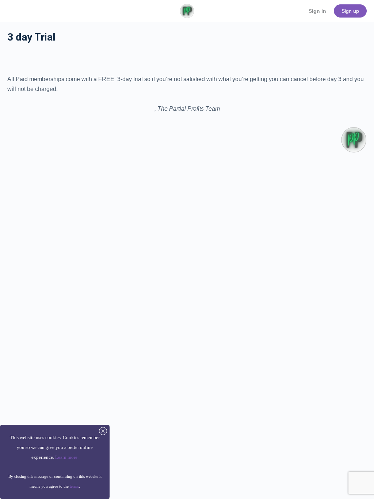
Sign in (317, 11)
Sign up (350, 11)
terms (74, 486)
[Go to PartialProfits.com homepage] (187, 10)
